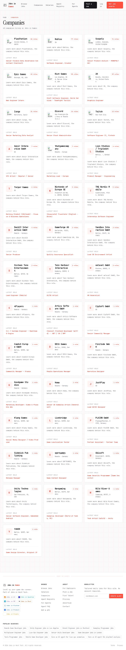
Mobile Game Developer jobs (37, 637)
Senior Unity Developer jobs (62, 633)
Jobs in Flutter (13, 605)
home (4, 17)
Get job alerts (112, 5)
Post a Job (89, 5)
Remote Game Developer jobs (15, 628)
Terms (113, 645)
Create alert (116, 596)
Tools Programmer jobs (13, 637)
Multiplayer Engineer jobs (14, 633)
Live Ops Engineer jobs (38, 633)
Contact (66, 606)
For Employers (69, 588)
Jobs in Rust (26, 601)
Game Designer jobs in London (90, 633)
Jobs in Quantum (27, 597)
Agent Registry (60, 5)
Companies (38, 5)
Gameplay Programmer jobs (103, 628)
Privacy (120, 645)
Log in (101, 5)
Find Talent (68, 596)
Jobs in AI (11, 597)
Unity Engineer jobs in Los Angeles (44, 628)
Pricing (66, 599)
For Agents (75, 5)
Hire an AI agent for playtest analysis (104, 637)
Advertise (67, 603)
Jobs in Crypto (13, 614)
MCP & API (45, 610)
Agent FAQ (45, 606)
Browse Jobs (24, 5)
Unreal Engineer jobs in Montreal (76, 628)
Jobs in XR (11, 601)
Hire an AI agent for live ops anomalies (67, 637)
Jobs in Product (13, 610)
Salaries (50, 5)
